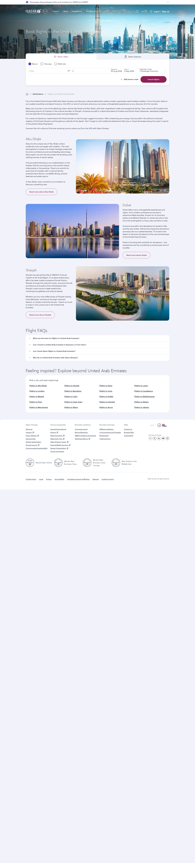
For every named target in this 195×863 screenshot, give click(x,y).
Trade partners (105, 439)
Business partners (107, 425)
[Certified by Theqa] (158, 426)
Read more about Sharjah (40, 315)
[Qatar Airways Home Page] (34, 11)
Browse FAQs (129, 432)
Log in (157, 11)
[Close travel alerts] (168, 2)
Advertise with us (81, 439)
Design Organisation (58, 448)
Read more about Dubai (136, 255)
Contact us (128, 429)
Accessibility (59, 479)
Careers (29, 432)
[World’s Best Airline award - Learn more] (30, 462)
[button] (98, 338)
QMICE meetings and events (85, 436)
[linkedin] (159, 438)
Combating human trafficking (78, 479)
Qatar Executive (56, 436)
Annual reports (31, 445)
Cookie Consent (108, 479)
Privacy (49, 479)
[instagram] (167, 438)
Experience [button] (77, 11)
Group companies (58, 425)
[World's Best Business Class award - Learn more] (58, 462)
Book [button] (66, 11)
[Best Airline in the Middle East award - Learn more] (116, 462)
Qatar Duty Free (56, 439)
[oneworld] (45, 11)
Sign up (165, 11)
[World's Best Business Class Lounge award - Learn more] (87, 462)
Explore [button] (56, 11)
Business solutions (83, 425)
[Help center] (137, 11)
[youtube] (163, 438)
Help (126, 425)
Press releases (31, 436)
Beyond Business (81, 432)
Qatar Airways (32, 425)
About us (29, 429)
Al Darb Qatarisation (33, 442)
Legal (41, 479)
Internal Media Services (59, 445)
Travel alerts (128, 436)
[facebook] (150, 438)
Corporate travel (81, 429)
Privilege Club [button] (92, 11)
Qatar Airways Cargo (58, 442)
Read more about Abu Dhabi (41, 192)
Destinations (38, 94)
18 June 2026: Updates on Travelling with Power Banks (53, 2)
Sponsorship (31, 439)
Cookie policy (31, 479)
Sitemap (95, 479)
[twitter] (154, 438)
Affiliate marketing (106, 429)
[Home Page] (27, 94)
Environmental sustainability (37, 448)
